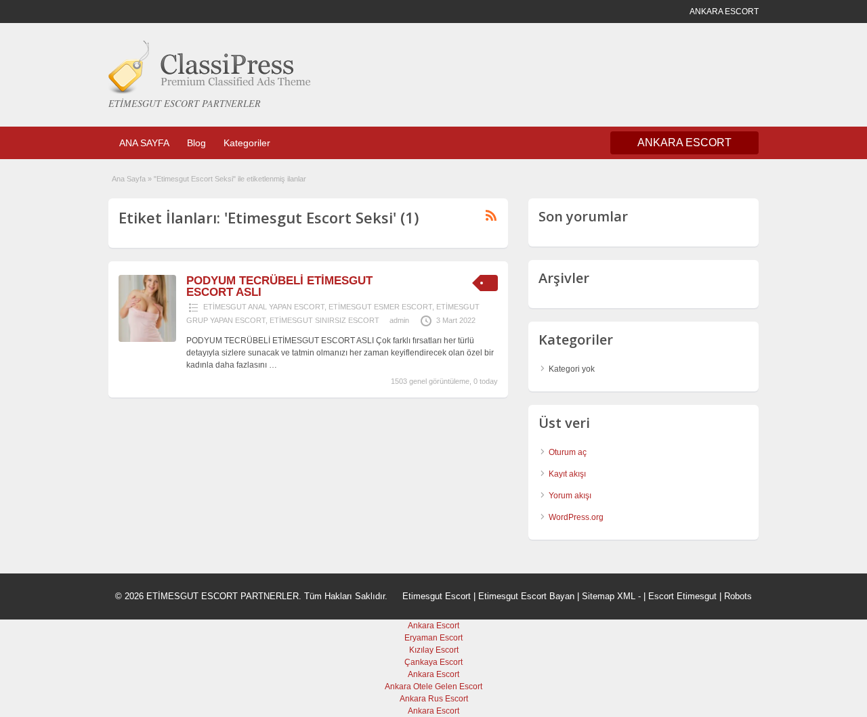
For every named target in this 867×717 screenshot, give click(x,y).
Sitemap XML (608, 596)
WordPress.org (576, 517)
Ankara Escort (433, 625)
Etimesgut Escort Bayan (526, 596)
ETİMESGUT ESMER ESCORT (380, 307)
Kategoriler (247, 142)
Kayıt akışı (567, 474)
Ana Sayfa (129, 179)
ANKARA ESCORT (684, 142)
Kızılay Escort (434, 650)
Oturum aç (568, 452)
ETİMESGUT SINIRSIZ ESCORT (324, 320)
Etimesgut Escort (436, 596)
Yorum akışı (570, 495)
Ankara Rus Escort (434, 698)
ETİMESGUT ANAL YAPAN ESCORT (263, 307)
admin (399, 320)
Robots (738, 596)
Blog (196, 142)
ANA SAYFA (144, 142)
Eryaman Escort (433, 638)
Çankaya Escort (433, 662)
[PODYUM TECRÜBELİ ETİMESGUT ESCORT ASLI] (147, 339)
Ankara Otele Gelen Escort (433, 686)
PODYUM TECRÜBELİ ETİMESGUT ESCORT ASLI (279, 286)
